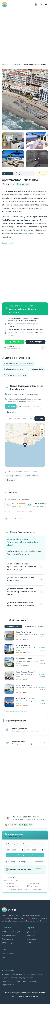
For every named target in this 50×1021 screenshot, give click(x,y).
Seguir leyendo (8, 243)
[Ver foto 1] (25, 99)
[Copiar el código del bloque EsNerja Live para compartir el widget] (43, 347)
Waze (11, 480)
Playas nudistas (29, 981)
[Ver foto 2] (13, 140)
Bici (38, 406)
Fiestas (32, 935)
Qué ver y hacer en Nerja (16, 375)
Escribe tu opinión (16, 519)
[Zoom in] (42, 426)
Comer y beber (10, 935)
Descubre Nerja (8, 953)
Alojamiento (16, 64)
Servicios (33, 939)
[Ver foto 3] (37, 140)
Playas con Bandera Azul (11, 981)
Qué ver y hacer (10, 943)
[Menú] (45, 4)
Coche (12, 406)
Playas (30, 626)
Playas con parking (9, 978)
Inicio (6, 64)
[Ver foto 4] (13, 158)
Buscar (4, 961)
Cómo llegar (37, 342)
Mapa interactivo (36, 943)
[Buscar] (41, 4)
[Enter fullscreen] (42, 434)
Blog (3, 957)
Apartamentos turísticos (21, 174)
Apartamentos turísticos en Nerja (19, 363)
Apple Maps (31, 476)
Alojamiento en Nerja (14, 369)
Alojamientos (14, 626)
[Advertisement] (25, 35)
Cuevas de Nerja (21, 230)
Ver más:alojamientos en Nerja (15, 711)
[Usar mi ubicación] (31, 418)
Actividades (34, 932)
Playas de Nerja (37, 369)
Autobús (12, 412)
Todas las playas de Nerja (12, 974)
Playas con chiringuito (33, 974)
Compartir (16, 342)
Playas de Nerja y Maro (13, 932)
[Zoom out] (42, 429)
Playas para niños (26, 978)
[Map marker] (25, 445)
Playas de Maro (8, 984)
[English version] (36, 4)
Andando (25, 406)
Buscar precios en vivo (26, 855)
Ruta (41, 419)
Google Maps (14, 476)
